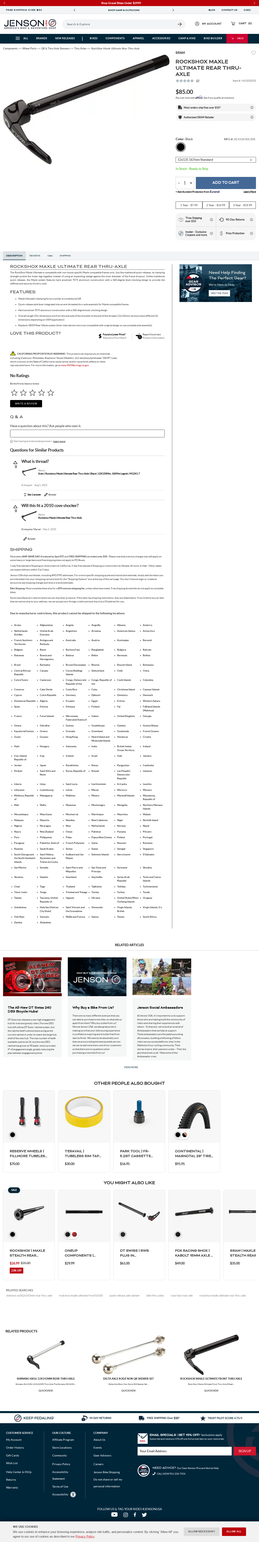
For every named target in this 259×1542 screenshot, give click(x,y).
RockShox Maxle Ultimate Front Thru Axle (211, 1378)
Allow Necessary (201, 1531)
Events (97, 1447)
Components (115, 38)
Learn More (250, 191)
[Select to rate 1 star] (14, 393)
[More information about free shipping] (211, 219)
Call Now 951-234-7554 (170, 1473)
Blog (212, 10)
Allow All (234, 1531)
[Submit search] (180, 24)
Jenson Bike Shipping (106, 1472)
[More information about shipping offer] (252, 107)
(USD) (248, 10)
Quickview (46, 1390)
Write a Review (26, 403)
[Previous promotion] (74, 10)
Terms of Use (60, 1486)
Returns (11, 1479)
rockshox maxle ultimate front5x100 (81, 1295)
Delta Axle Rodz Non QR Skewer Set (128, 1378)
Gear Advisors (102, 1455)
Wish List (12, 1463)
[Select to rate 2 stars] (23, 393)
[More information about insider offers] (211, 233)
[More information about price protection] (251, 233)
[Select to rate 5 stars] (51, 393)
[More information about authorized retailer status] (252, 117)
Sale (240, 38)
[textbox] (87, 433)
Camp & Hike (187, 38)
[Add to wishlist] (253, 53)
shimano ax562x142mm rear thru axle (29, 1295)
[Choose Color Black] (181, 147)
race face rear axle (182, 1295)
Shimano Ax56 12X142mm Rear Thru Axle (46, 1378)
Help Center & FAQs (19, 1472)
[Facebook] (136, 1515)
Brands (41, 38)
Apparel (138, 38)
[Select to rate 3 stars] (32, 393)
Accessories (161, 38)
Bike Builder (213, 38)
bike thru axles (155, 1295)
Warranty (12, 1487)
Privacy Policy (84, 1536)
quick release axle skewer (124, 1295)
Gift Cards (12, 1455)
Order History (15, 1447)
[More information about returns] (251, 219)
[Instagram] (126, 1515)
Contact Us (229, 10)
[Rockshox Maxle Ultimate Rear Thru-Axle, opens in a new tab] (29, 516)
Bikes (94, 38)
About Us (99, 1439)
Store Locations (62, 1447)
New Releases (65, 38)
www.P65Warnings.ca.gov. (75, 365)
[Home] (30, 24)
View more (131, 1067)
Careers (98, 1464)
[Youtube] (115, 1515)
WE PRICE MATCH (124, 10)
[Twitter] (145, 1515)
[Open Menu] (60, 24)
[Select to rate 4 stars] (41, 393)
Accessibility (60, 1494)
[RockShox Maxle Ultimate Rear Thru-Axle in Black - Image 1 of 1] (86, 109)
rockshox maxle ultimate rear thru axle (223, 1295)
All (25, 38)
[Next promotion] (173, 10)
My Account (13, 1439)
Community (59, 1455)
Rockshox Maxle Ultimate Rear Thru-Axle (60, 517)
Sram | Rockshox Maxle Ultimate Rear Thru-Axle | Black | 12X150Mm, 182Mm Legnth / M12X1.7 (89, 473)
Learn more (59, 441)
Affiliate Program (63, 1439)
